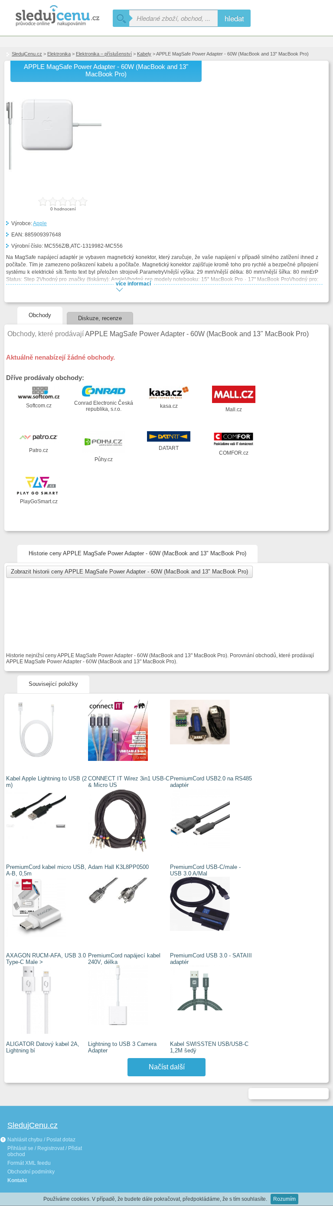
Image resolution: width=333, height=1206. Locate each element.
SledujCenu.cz (27, 53)
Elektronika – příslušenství (104, 53)
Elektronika (59, 53)
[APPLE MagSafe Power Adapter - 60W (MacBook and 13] (53, 181)
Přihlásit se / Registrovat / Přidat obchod (44, 1151)
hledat (234, 18)
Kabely (144, 53)
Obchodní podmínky (31, 1172)
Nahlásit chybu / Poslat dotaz (40, 1140)
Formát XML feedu (29, 1163)
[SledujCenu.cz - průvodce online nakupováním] (56, 16)
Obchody (40, 315)
